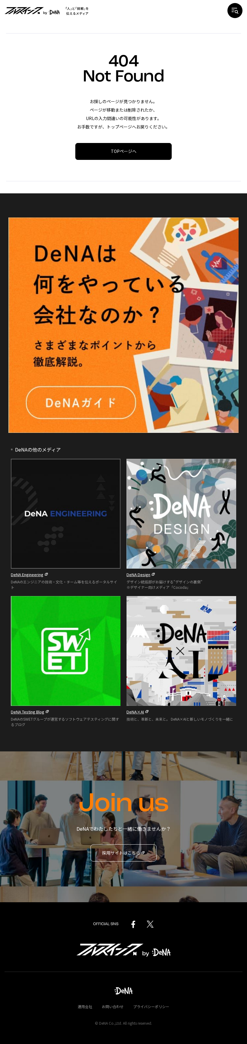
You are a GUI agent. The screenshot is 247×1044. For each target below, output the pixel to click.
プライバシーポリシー (151, 1006)
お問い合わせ (113, 1006)
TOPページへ (123, 151)
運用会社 (85, 1006)
